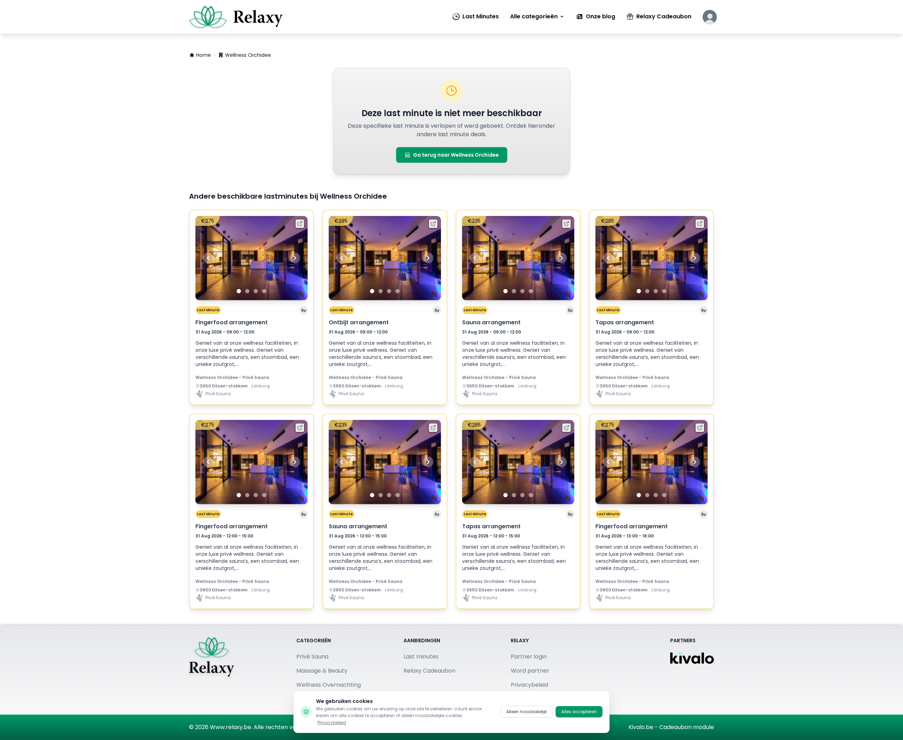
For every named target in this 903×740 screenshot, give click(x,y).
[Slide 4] (264, 291)
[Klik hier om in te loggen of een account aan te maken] (709, 17)
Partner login (529, 656)
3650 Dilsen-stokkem (224, 386)
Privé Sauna (312, 656)
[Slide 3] (256, 291)
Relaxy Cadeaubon (663, 16)
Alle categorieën (534, 16)
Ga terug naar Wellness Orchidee (456, 154)
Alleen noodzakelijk (526, 712)
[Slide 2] (247, 291)
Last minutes (421, 656)
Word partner (530, 671)
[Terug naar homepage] (211, 670)
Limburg (260, 386)
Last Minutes (480, 16)
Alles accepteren (579, 712)
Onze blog (600, 16)
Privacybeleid (331, 723)
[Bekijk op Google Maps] (197, 386)
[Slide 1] (239, 291)
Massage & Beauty (321, 671)
